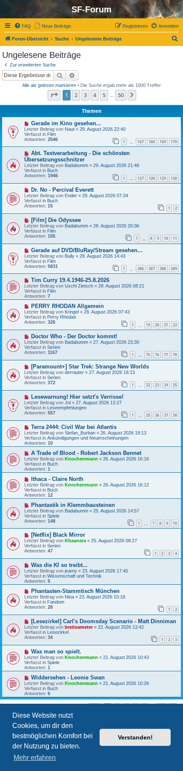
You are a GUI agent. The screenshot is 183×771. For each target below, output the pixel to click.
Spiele (53, 515)
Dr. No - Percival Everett (62, 190)
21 (166, 325)
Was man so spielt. (56, 651)
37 (166, 415)
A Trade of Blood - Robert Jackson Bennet (86, 453)
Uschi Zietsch (79, 285)
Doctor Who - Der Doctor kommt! (74, 336)
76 (157, 354)
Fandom (55, 601)
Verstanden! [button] (135, 737)
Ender (71, 195)
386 (140, 268)
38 (175, 415)
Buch (52, 170)
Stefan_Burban (80, 432)
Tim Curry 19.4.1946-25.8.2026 (70, 280)
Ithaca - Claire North (57, 479)
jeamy (71, 570)
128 (152, 178)
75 (148, 354)
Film (51, 134)
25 (175, 385)
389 (174, 268)
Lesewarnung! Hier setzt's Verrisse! (77, 397)
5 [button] (104, 95)
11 (175, 238)
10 (166, 238)
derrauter (74, 372)
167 (140, 141)
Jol (68, 402)
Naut (69, 129)
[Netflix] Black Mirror (58, 535)
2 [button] (75, 95)
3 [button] (85, 95)
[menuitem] (22, 26)
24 (166, 385)
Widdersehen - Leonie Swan (68, 677)
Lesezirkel (58, 632)
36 (157, 415)
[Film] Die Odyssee (56, 220)
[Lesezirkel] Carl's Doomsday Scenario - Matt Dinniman (103, 621)
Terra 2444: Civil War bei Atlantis (74, 427)
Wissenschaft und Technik (74, 575)
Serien (53, 347)
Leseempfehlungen (66, 407)
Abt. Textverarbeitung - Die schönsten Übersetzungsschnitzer (77, 156)
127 (140, 178)
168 (152, 141)
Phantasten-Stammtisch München (75, 591)
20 (157, 325)
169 (163, 141)
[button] (54, 95)
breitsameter (79, 627)
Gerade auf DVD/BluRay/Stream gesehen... (87, 250)
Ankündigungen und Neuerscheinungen (88, 437)
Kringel (72, 311)
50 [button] (121, 95)
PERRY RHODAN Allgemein (67, 306)
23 (157, 385)
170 (174, 141)
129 (163, 178)
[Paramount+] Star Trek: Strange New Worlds (90, 366)
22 (175, 325)
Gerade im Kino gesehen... (66, 123)
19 (148, 325)
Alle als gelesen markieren (49, 85)
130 (174, 178)
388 (163, 268)
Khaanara (75, 540)
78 (175, 354)
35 (148, 415)
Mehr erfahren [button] (35, 757)
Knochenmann (81, 458)
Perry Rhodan (61, 316)
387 (152, 268)
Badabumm (76, 165)
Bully (69, 256)
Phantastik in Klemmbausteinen (73, 505)
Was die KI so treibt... (59, 565)
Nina (69, 596)
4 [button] (94, 95)
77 (166, 354)
